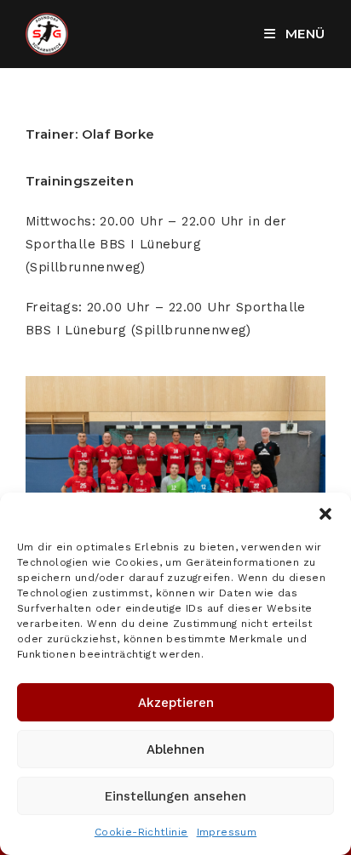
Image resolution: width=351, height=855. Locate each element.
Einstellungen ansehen (175, 796)
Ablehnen (175, 749)
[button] (325, 513)
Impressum (227, 832)
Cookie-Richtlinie (141, 832)
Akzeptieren (176, 702)
